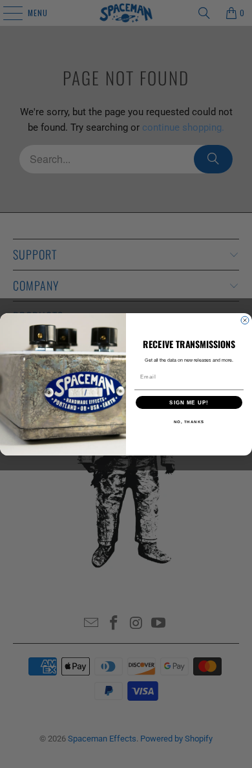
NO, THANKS (189, 421)
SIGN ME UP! (189, 402)
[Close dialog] (245, 320)
